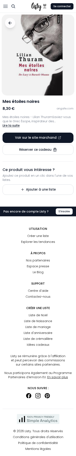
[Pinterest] (47, 396)
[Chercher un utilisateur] (13, 6)
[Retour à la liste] (10, 23)
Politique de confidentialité (38, 443)
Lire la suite (11, 125)
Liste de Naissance (38, 321)
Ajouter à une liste (41, 189)
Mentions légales (38, 449)
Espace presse (38, 266)
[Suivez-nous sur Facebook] (29, 396)
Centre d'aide (38, 291)
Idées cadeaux (38, 345)
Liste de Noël (38, 315)
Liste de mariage (38, 327)
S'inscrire (64, 211)
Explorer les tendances (38, 242)
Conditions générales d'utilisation (38, 437)
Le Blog (38, 272)
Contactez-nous (38, 297)
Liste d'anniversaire (38, 333)
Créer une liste (38, 236)
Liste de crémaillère (38, 339)
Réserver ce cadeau (35, 149)
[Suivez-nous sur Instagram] (38, 396)
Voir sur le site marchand (36, 137)
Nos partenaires (38, 260)
